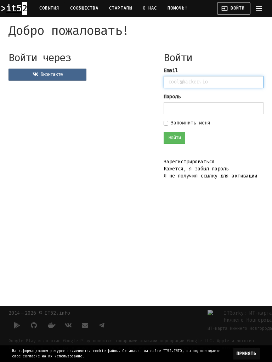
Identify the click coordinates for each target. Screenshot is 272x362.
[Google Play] (17, 325)
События (49, 8)
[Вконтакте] (68, 325)
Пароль (172, 97)
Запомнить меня (190, 123)
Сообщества (84, 8)
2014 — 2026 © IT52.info (39, 313)
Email (171, 71)
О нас (150, 8)
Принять (247, 353)
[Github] (34, 325)
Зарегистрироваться (189, 162)
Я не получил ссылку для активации (210, 176)
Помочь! (178, 8)
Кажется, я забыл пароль (196, 169)
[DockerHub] (51, 325)
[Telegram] (102, 325)
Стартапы (120, 8)
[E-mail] (85, 325)
